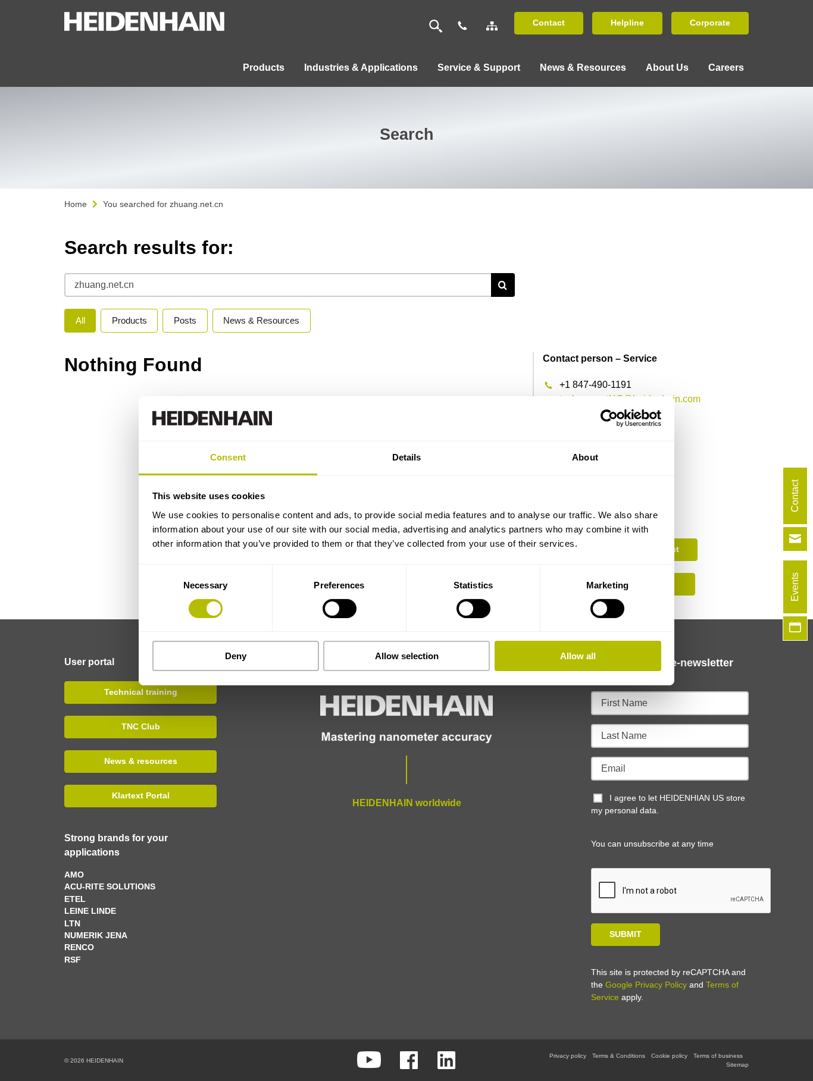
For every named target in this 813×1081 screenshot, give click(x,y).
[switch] (340, 608)
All (80, 320)
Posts (185, 320)
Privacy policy (567, 1055)
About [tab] (585, 457)
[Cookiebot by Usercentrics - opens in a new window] (609, 418)
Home (75, 204)
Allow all (578, 656)
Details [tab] (406, 457)
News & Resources (261, 320)
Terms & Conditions (618, 1055)
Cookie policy (669, 1055)
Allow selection (407, 656)
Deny (235, 656)
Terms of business (718, 1055)
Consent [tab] (228, 457)
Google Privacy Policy (646, 984)
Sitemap (737, 1064)
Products (129, 320)
